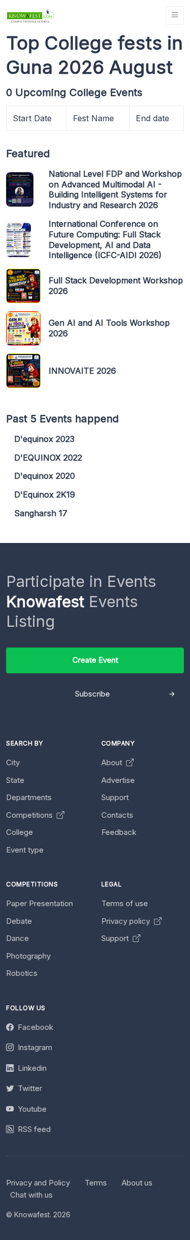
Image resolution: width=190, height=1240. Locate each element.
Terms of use (124, 903)
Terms (96, 1182)
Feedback (118, 832)
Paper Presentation (39, 903)
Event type (25, 850)
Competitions (30, 815)
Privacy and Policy (38, 1182)
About (112, 762)
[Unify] (30, 15)
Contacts (117, 815)
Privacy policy (126, 921)
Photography (28, 956)
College (19, 832)
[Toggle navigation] (175, 15)
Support (115, 797)
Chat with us (31, 1195)
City (13, 762)
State (15, 780)
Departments (29, 797)
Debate (19, 921)
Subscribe (92, 694)
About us (137, 1182)
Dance (17, 938)
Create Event (95, 660)
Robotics (21, 973)
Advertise (118, 780)
